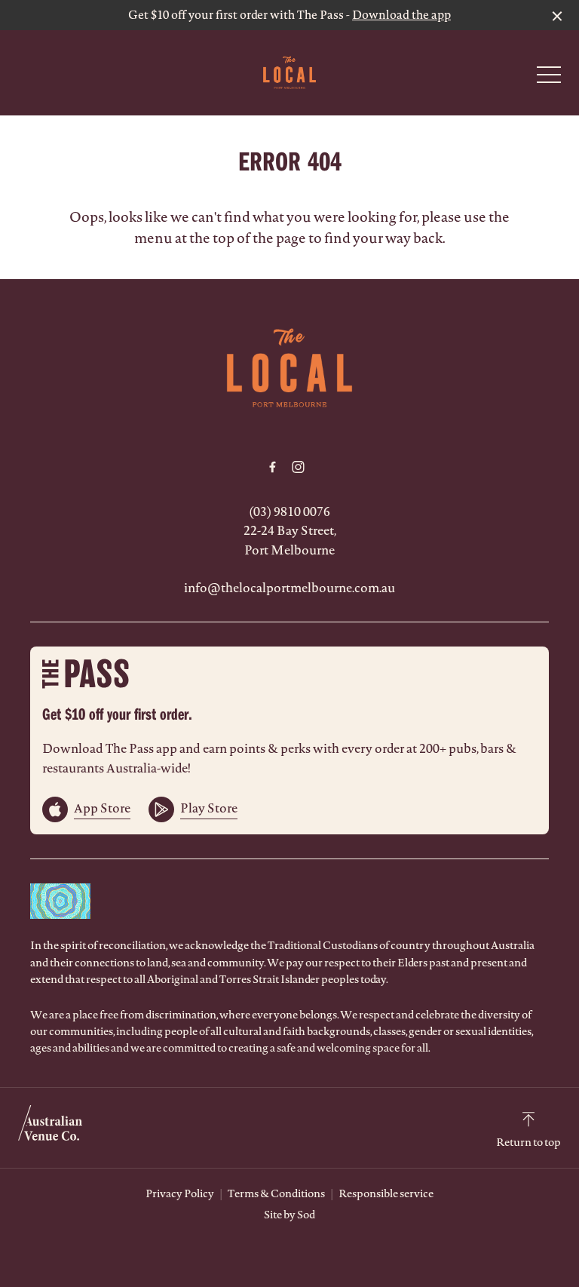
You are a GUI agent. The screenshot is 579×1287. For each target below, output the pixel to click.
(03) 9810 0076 (289, 511)
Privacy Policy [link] (180, 1194)
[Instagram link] (297, 467)
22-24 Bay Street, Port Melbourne (290, 540)
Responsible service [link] (386, 1194)
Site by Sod (289, 1214)
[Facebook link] (272, 467)
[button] (549, 78)
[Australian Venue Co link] (50, 1127)
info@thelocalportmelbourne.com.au (289, 587)
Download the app (401, 15)
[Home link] (289, 72)
